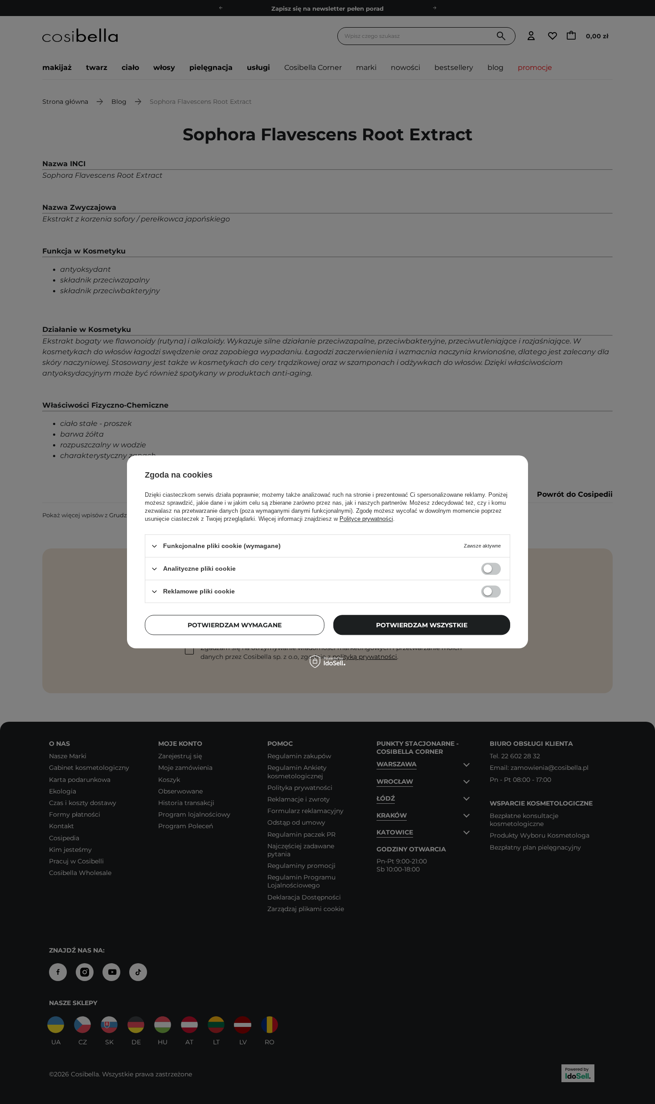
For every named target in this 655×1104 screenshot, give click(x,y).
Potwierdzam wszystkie (421, 625)
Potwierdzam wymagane (235, 625)
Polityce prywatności (366, 518)
